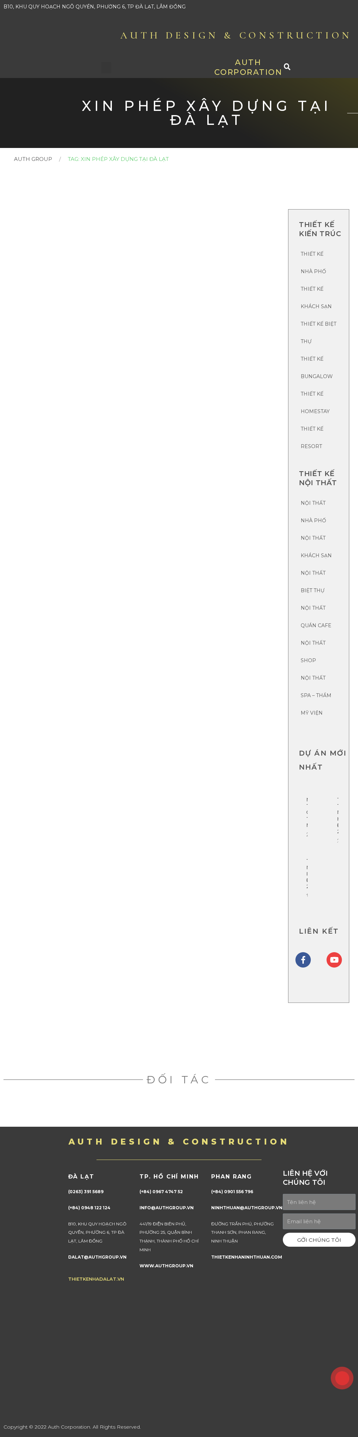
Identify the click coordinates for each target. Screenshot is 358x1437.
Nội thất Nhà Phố (313, 512)
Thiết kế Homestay (315, 403)
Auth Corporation (248, 67)
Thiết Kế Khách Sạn (316, 298)
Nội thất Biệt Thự (313, 582)
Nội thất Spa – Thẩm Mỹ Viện (316, 695)
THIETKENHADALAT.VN (96, 1279)
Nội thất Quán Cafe (316, 617)
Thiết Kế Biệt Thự (318, 333)
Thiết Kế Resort (312, 437)
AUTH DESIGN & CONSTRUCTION (236, 35)
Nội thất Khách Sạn (316, 547)
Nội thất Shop (313, 652)
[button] (106, 67)
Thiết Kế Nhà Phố (313, 263)
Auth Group (33, 159)
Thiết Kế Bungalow (317, 368)
